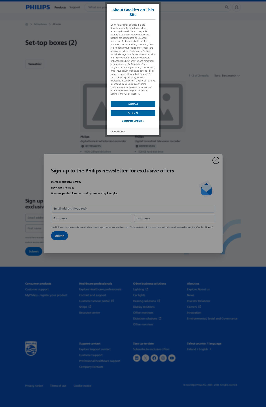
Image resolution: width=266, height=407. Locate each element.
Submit (59, 235)
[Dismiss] (216, 160)
